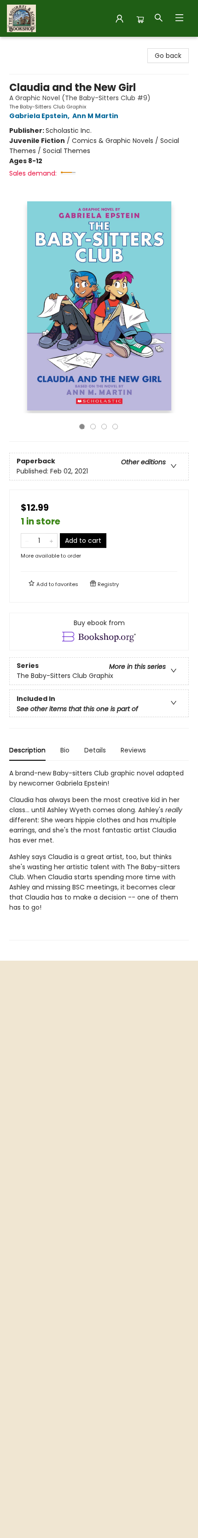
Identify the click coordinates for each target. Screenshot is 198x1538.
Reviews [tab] (133, 750)
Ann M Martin (95, 115)
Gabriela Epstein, (40, 115)
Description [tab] (27, 750)
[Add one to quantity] (51, 540)
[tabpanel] (99, 854)
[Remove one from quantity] (27, 540)
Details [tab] (95, 750)
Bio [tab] (65, 750)
